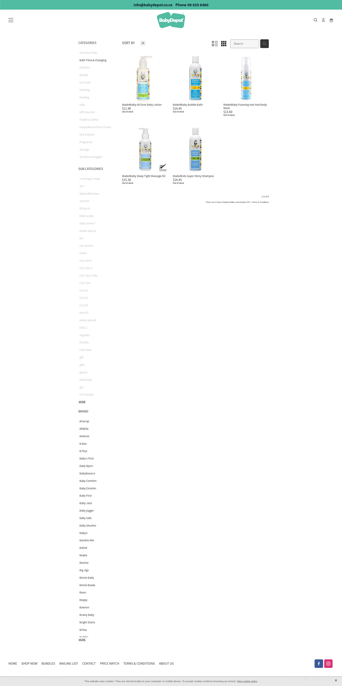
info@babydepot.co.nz (153, 4)
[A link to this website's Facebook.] (319, 663)
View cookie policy (247, 681)
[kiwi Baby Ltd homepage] (171, 20)
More (82, 402)
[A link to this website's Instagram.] (328, 663)
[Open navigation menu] (49, 20)
